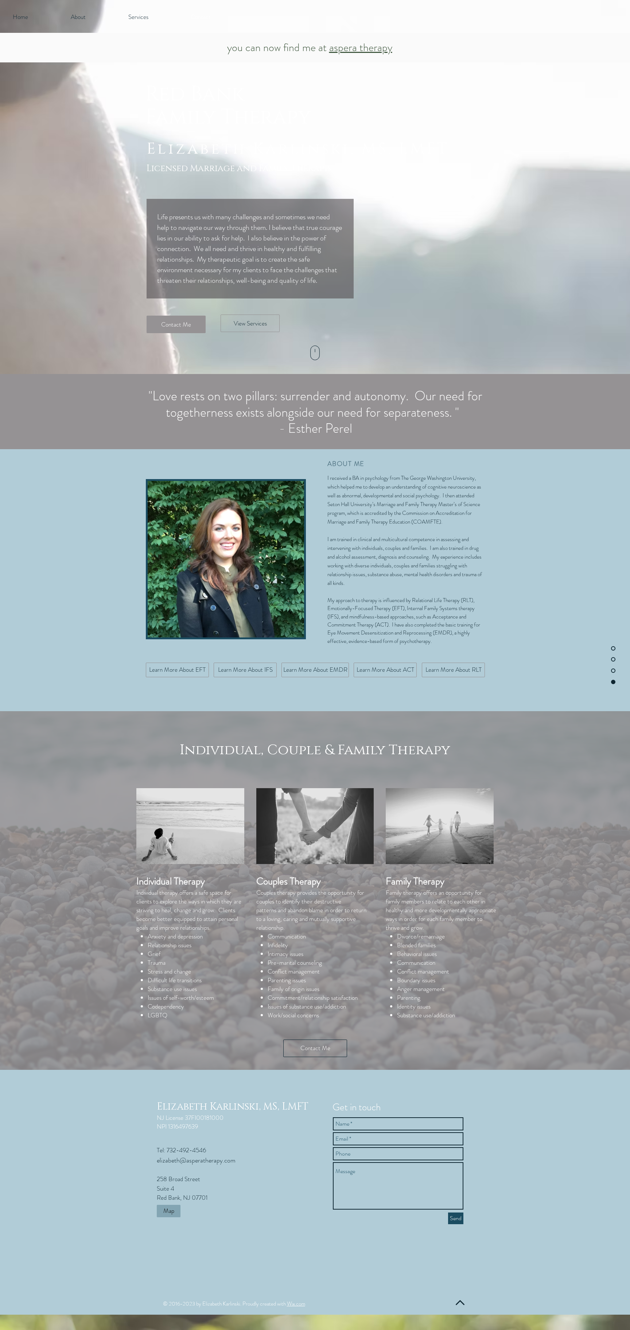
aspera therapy (360, 47)
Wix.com (296, 1304)
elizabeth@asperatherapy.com (196, 1160)
